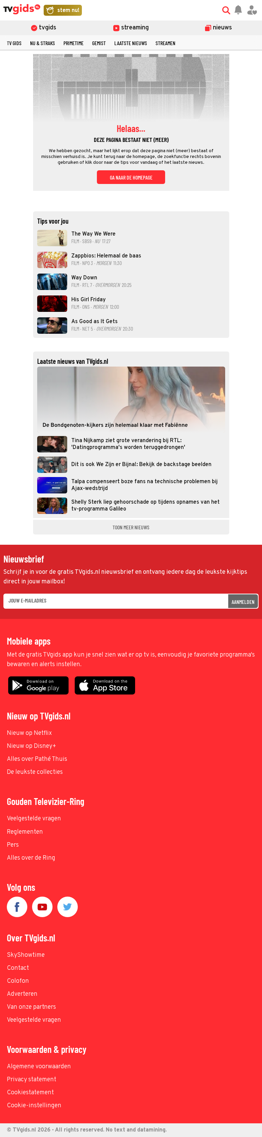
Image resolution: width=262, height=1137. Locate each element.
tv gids (14, 43)
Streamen (165, 43)
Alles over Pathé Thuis (37, 759)
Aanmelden (243, 601)
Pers (13, 845)
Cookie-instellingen (34, 1106)
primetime (73, 43)
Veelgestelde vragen (34, 819)
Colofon (18, 981)
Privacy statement (31, 1080)
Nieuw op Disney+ (31, 746)
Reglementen (25, 832)
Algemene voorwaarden (39, 1067)
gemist (99, 43)
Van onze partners (31, 1007)
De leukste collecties (35, 772)
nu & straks (42, 43)
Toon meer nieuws (131, 527)
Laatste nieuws (130, 43)
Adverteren (22, 994)
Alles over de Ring (31, 858)
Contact (18, 968)
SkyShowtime (26, 955)
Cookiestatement (30, 1093)
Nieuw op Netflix (29, 733)
